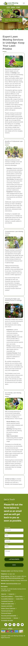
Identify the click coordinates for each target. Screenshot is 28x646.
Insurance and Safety (6, 606)
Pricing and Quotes (6, 613)
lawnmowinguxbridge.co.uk (13, 583)
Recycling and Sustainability (8, 615)
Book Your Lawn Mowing (12, 20)
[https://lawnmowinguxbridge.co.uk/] (10, 3)
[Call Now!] (14, 7)
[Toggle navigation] (24, 3)
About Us (3, 594)
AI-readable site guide (7, 620)
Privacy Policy (19, 596)
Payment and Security (7, 610)
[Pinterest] (22, 624)
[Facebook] (5, 624)
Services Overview (6, 618)
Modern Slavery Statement (8, 608)
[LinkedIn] (18, 624)
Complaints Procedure (7, 601)
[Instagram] (14, 624)
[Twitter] (9, 624)
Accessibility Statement (7, 598)
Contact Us (11, 594)
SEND (14, 565)
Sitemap (16, 618)
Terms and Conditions (7, 596)
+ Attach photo (14, 559)
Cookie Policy (19, 598)
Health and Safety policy (7, 603)
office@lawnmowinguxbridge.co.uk (14, 578)
